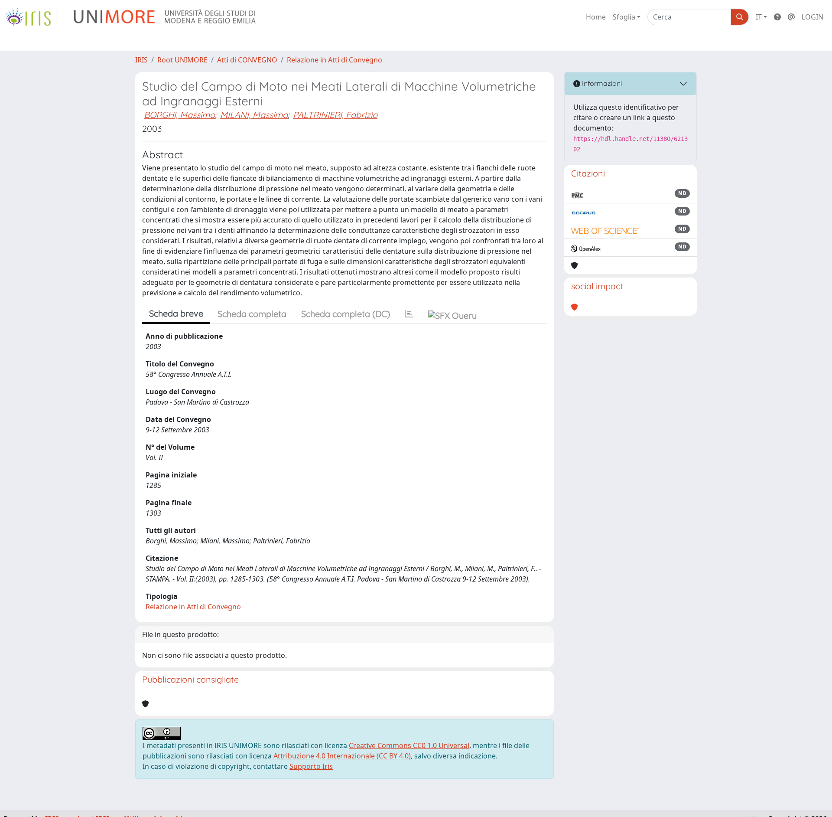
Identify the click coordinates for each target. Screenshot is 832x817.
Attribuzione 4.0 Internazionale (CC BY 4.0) (342, 756)
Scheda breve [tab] (176, 313)
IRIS (141, 60)
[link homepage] (31, 17)
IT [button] (759, 17)
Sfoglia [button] (624, 17)
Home (596, 17)
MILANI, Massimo (254, 114)
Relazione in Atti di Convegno (334, 60)
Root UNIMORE (182, 60)
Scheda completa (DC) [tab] (345, 313)
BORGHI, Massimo (179, 114)
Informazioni (601, 83)
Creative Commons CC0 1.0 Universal (409, 745)
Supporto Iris (311, 766)
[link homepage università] (165, 17)
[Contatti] (791, 17)
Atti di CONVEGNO (247, 60)
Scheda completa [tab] (252, 313)
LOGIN (812, 17)
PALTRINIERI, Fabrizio (335, 114)
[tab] (409, 314)
